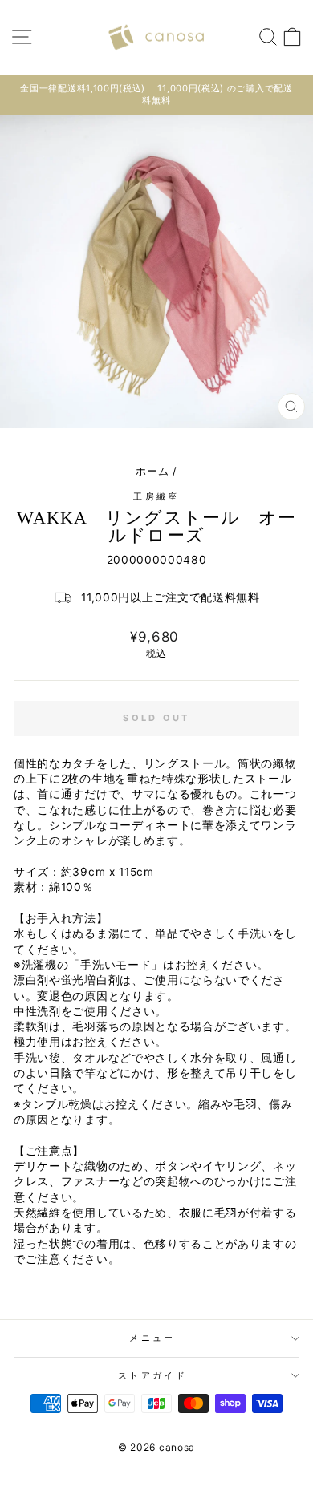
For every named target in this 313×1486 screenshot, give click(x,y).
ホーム (152, 471)
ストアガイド (152, 1375)
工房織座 (156, 496)
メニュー (152, 1337)
